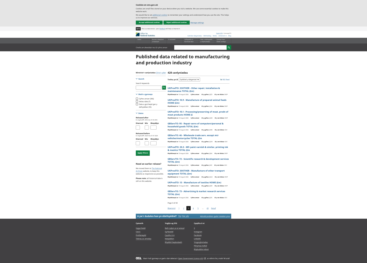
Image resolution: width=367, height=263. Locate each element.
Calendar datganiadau (194, 36)
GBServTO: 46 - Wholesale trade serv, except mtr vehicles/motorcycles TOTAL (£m (193, 137)
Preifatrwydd (141, 235)
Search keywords (142, 83)
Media (215, 36)
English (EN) (219, 33)
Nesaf (213, 208)
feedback (162, 29)
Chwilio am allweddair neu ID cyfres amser (151, 47)
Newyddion (169, 239)
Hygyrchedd (140, 228)
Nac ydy (185, 216)
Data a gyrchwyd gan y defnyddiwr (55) (148, 105)
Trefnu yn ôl (173, 79)
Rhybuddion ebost (201, 249)
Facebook (198, 235)
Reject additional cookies (176, 22)
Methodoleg (207, 36)
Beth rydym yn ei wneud (174, 228)
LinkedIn (197, 239)
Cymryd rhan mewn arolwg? (221, 40)
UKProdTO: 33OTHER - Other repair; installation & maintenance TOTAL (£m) (194, 89)
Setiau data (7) (144, 101)
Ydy (179, 216)
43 (208, 208)
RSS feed (225, 79)
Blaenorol (171, 208)
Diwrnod (139, 123)
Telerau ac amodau (143, 239)
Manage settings (197, 22)
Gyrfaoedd (169, 232)
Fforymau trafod (200, 246)
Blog (229, 36)
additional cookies (160, 15)
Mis (146, 123)
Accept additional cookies (149, 22)
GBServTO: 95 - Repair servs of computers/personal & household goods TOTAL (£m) (196, 125)
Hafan (139, 39)
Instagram (198, 232)
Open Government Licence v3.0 (190, 258)
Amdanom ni (222, 36)
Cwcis (138, 232)
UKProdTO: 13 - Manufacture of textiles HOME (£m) (194, 182)
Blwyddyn (155, 123)
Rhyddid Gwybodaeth (173, 242)
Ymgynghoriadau (201, 242)
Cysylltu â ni (170, 235)
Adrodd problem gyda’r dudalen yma (215, 216)
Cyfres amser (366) (146, 99)
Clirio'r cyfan (161, 72)
